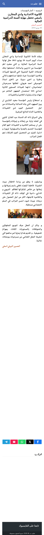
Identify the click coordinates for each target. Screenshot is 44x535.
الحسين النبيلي (36, 25)
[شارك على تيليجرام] (6, 441)
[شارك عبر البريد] (14, 441)
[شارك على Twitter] (30, 441)
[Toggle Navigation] (41, 4)
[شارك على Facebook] (38, 441)
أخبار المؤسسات (27, 10)
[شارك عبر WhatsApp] (22, 441)
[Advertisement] (22, 345)
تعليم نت (34, 4)
